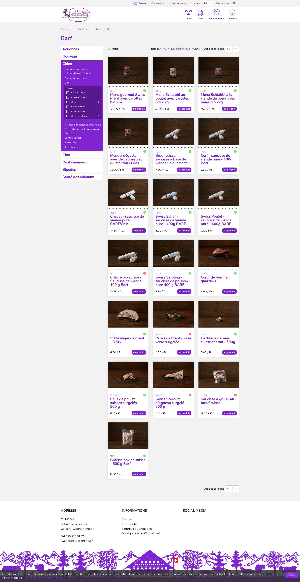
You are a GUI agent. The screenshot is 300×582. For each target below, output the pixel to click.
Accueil (65, 29)
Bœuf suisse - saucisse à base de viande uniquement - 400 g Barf (172, 161)
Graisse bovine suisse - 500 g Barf (127, 462)
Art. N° (165, 48)
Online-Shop (82, 29)
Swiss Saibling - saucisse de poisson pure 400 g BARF (171, 281)
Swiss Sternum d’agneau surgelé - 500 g (171, 403)
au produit (139, 108)
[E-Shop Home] (76, 14)
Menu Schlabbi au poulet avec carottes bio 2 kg (172, 98)
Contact (195, 3)
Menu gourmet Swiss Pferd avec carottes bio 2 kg (127, 98)
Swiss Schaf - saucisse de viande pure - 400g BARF (170, 220)
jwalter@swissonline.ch (77, 540)
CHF (188, 48)
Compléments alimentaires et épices (82, 131)
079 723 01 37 (75, 536)
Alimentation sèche (76, 78)
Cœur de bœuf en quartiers (215, 279)
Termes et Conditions (137, 528)
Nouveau (69, 56)
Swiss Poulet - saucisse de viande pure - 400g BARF (216, 220)
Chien (98, 29)
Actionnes (70, 49)
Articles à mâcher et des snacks (83, 124)
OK (291, 575)
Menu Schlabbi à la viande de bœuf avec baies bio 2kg (218, 98)
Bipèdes (69, 169)
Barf (109, 29)
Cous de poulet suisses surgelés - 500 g (124, 403)
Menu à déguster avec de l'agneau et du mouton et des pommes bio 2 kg (126, 161)
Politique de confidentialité (141, 533)
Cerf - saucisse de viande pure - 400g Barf (216, 159)
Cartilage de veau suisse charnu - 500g (218, 340)
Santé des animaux (78, 177)
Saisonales (71, 142)
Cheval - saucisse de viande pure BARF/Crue (127, 220)
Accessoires (71, 147)
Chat (66, 155)
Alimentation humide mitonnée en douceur (77, 71)
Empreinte (129, 524)
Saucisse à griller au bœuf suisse (217, 401)
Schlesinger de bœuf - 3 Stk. (127, 340)
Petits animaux (74, 162)
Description (177, 48)
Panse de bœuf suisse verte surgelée (173, 340)
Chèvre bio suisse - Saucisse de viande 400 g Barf (125, 281)
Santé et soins (73, 137)
